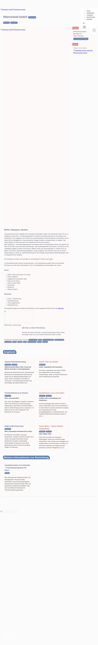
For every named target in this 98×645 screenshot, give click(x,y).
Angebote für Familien (10, 633)
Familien (20, 342)
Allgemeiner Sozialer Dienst (12, 639)
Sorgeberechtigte (59, 339)
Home (88, 11)
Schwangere (8, 342)
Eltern (24, 342)
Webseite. (61, 308)
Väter (40, 339)
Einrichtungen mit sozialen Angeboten (15, 637)
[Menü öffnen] (94, 30)
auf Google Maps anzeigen (80, 38)
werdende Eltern (33, 339)
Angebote (90, 15)
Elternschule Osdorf (81, 53)
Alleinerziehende (32, 342)
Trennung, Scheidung (48, 339)
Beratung (45, 342)
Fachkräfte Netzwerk (10, 641)
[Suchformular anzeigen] (84, 27)
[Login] (89, 24)
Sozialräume (90, 13)
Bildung (39, 342)
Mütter (14, 342)
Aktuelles (89, 19)
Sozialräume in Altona (10, 635)
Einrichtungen (91, 17)
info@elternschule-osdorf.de (84, 50)
